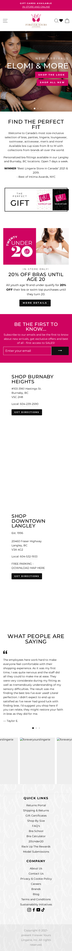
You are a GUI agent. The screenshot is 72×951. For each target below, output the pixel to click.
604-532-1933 (28, 556)
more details (35, 302)
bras (24, 137)
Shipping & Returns (36, 810)
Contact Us (36, 873)
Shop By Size (36, 820)
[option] (36, 5)
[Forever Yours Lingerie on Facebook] (34, 909)
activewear (31, 141)
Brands (36, 889)
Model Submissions (36, 851)
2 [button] (35, 109)
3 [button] (38, 109)
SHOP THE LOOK (51, 74)
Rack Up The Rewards (36, 846)
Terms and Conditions (36, 899)
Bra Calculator (36, 836)
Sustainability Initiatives (36, 904)
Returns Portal (36, 805)
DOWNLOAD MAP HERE (28, 567)
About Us (36, 868)
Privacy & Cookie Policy (36, 878)
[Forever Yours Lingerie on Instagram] (29, 909)
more (58, 141)
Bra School (36, 831)
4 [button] (41, 109)
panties (33, 137)
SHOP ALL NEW (52, 82)
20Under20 (36, 841)
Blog (36, 894)
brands (35, 150)
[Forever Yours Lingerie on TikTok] (43, 909)
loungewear (59, 137)
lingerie (44, 137)
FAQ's (36, 826)
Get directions (26, 412)
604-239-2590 (29, 403)
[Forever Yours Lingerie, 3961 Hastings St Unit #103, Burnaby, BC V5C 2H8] (36, 425)
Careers (36, 884)
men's (44, 141)
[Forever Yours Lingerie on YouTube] (38, 909)
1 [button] (32, 109)
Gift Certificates (36, 815)
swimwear (16, 141)
